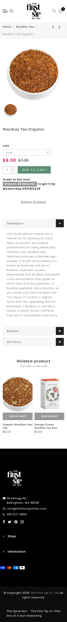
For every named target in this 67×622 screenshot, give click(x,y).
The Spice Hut (17, 611)
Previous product (50, 26)
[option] (33, 74)
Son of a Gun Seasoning (24, 616)
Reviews (12, 331)
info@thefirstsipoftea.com (27, 508)
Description (15, 223)
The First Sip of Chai (45, 611)
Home (7, 27)
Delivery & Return (33, 202)
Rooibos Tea (25, 27)
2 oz (9, 153)
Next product (59, 26)
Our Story (14, 342)
